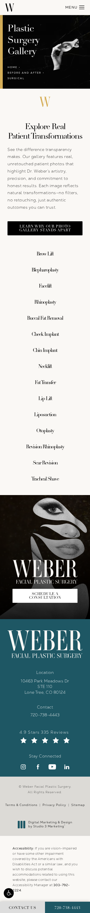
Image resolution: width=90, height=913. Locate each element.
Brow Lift (45, 254)
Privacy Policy (54, 805)
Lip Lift (45, 398)
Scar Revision (45, 463)
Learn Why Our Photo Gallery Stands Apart (45, 228)
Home (12, 67)
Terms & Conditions (21, 805)
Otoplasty (45, 430)
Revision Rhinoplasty (45, 447)
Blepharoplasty (45, 270)
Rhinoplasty (45, 302)
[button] (9, 893)
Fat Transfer (45, 382)
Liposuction (45, 414)
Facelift (45, 286)
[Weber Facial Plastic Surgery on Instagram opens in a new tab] (23, 767)
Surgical (16, 78)
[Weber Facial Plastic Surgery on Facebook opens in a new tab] (38, 767)
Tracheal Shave (45, 479)
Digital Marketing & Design (50, 824)
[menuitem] (23, 767)
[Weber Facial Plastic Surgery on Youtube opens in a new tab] (52, 767)
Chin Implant (45, 350)
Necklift (45, 366)
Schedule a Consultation (45, 596)
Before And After (24, 72)
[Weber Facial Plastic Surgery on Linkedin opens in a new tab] (67, 767)
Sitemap (78, 805)
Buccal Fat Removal (45, 318)
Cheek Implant (45, 334)
